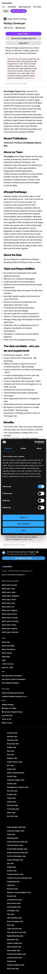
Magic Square (13, 19)
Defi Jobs (10, 755)
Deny (23, 530)
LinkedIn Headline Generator (14, 696)
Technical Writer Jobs (15, 845)
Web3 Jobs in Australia (10, 632)
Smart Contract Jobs (14, 762)
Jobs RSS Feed (7, 715)
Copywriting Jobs (13, 881)
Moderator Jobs (12, 939)
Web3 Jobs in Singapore (10, 596)
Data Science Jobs (14, 903)
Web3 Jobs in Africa (9, 599)
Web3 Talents (7, 653)
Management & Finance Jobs (17, 787)
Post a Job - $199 (18, 11)
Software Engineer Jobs (15, 965)
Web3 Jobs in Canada (10, 618)
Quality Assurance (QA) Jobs (17, 852)
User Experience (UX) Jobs (16, 932)
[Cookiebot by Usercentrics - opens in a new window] (34, 442)
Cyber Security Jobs (14, 929)
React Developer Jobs (15, 921)
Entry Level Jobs (13, 968)
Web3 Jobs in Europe (9, 585)
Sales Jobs (11, 834)
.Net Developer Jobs (14, 918)
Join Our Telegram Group (13, 712)
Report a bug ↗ (7, 723)
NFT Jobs (10, 765)
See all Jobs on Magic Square (22, 38)
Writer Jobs (11, 812)
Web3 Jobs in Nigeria (9, 610)
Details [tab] (23, 448)
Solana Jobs (11, 802)
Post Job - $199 (7, 667)
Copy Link (22, 43)
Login (6, 11)
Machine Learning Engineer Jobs (19, 892)
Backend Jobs (12, 736)
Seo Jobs (10, 863)
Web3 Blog (6, 657)
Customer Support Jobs (15, 780)
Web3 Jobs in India (8, 592)
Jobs (3, 7)
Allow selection (23, 524)
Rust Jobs (10, 751)
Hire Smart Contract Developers (13, 679)
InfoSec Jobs (11, 784)
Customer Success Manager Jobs (19, 878)
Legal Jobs (11, 885)
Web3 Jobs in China (9, 625)
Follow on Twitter (10, 708)
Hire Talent (37, 7)
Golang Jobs (11, 961)
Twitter (31, 78)
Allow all (23, 517)
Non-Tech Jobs (12, 816)
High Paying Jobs (24, 7)
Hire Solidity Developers (10, 683)
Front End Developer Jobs (16, 856)
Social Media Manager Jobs (17, 849)
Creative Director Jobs (15, 874)
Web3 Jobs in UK (8, 607)
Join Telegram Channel (23, 558)
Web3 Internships (8, 646)
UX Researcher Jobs (14, 900)
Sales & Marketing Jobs (15, 773)
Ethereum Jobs (12, 805)
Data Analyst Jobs (13, 950)
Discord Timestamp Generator (13, 693)
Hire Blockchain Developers (12, 676)
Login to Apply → (23, 34)
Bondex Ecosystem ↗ (17, 575)
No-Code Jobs (12, 791)
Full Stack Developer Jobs (16, 954)
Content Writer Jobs (14, 958)
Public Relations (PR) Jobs (16, 827)
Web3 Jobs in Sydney (9, 628)
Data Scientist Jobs (14, 947)
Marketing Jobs (12, 838)
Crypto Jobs (11, 798)
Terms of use (6, 719)
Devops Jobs (11, 896)
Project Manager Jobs (15, 860)
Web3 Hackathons (8, 649)
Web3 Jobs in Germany (10, 621)
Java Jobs (10, 914)
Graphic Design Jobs (14, 943)
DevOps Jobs (12, 794)
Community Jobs (13, 809)
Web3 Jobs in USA (8, 603)
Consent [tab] (8, 448)
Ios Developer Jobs (14, 907)
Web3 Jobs (6, 642)
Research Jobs (12, 889)
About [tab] (39, 448)
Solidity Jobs (11, 747)
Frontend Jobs (12, 733)
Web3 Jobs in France (9, 614)
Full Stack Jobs (12, 740)
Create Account (7, 664)
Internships (12, 7)
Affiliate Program (8, 705)
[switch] (41, 494)
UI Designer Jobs (13, 910)
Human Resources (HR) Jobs (17, 842)
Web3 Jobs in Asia (8, 589)
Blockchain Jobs (13, 744)
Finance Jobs (11, 871)
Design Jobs (11, 769)
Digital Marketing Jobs (15, 936)
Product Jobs (11, 776)
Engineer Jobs (12, 758)
